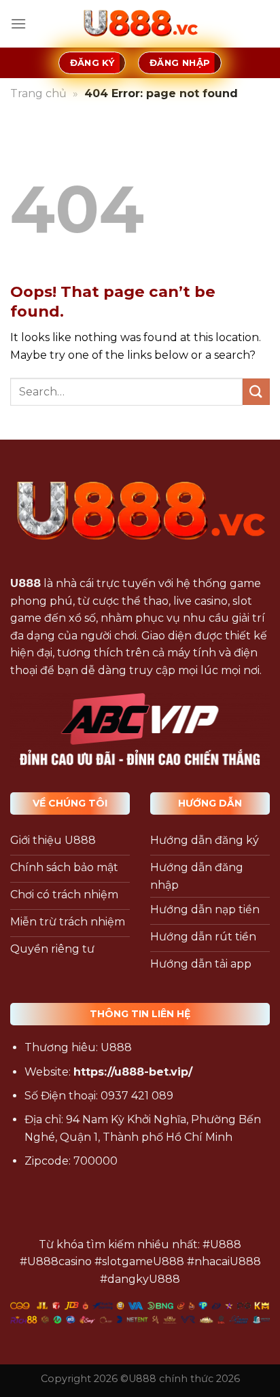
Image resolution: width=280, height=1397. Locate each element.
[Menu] (18, 23)
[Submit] (256, 391)
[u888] (140, 24)
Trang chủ (38, 93)
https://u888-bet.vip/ (132, 1071)
